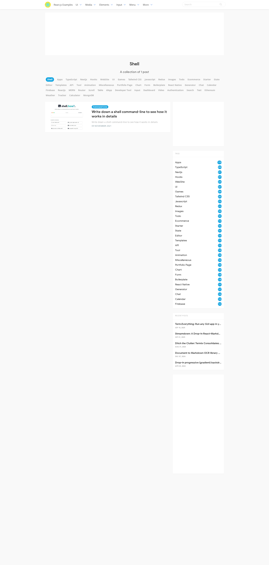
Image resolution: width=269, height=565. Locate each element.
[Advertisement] (134, 33)
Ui (77, 4)
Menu (132, 4)
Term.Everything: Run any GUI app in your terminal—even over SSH (213, 324)
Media (88, 4)
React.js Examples (63, 4)
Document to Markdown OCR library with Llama (203, 353)
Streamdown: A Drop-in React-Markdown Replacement (207, 333)
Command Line (100, 106)
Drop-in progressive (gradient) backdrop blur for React (207, 362)
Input (119, 4)
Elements (104, 4)
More (146, 4)
